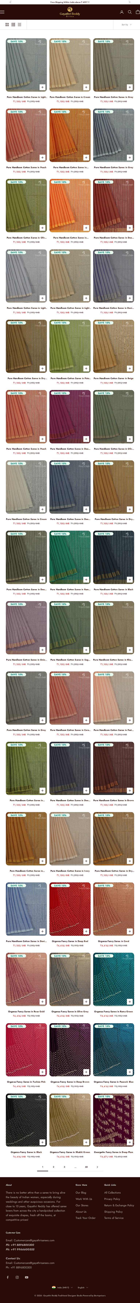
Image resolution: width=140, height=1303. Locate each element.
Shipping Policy (113, 1212)
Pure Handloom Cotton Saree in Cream (70, 97)
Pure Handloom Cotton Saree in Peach (26, 167)
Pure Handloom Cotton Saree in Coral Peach (70, 730)
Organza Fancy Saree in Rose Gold (26, 1011)
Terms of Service (114, 1218)
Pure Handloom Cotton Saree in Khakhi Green (113, 660)
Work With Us (84, 1199)
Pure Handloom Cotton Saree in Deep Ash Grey (70, 800)
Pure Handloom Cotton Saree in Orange (69, 167)
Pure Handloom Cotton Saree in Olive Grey (113, 449)
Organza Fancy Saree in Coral (113, 941)
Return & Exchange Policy (119, 1205)
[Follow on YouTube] (26, 1277)
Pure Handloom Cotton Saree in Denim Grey (113, 308)
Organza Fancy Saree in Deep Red (70, 941)
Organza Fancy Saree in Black (26, 1152)
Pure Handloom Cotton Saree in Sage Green (70, 660)
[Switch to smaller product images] (13, 25)
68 (86, 1167)
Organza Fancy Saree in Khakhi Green (70, 1152)
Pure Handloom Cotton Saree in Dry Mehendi (26, 378)
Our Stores (82, 1205)
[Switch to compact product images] (19, 25)
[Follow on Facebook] (7, 1277)
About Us (81, 1212)
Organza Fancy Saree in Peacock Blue (113, 1081)
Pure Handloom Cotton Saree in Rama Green (70, 589)
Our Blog (81, 1193)
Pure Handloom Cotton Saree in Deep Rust (113, 238)
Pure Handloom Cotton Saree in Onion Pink (26, 660)
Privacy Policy (112, 1199)
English (81, 1287)
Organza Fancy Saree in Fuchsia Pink (26, 1081)
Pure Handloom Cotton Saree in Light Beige (69, 308)
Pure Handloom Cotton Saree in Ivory (70, 871)
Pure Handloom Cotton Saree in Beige (113, 378)
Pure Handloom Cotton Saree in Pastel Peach (113, 730)
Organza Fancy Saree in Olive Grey (70, 1011)
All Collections (112, 1193)
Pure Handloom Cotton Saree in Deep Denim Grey (70, 519)
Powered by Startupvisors (94, 1295)
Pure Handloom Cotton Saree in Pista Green (70, 378)
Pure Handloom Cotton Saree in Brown (113, 800)
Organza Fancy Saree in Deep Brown (70, 1081)
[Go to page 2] (97, 1167)
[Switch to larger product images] (7, 25)
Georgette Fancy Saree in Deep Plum (113, 1152)
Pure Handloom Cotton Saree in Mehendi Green (26, 800)
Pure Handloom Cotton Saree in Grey (113, 97)
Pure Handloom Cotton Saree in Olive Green (26, 238)
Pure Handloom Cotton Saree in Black (113, 589)
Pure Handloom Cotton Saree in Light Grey (26, 97)
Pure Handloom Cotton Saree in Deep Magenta (70, 449)
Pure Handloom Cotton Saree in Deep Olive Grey (26, 589)
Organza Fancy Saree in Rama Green (113, 1011)
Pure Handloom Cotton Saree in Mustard (26, 871)
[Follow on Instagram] (17, 1277)
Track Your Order (86, 1218)
